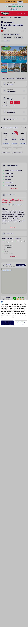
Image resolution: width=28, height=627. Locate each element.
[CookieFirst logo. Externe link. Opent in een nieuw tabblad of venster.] (2, 302)
